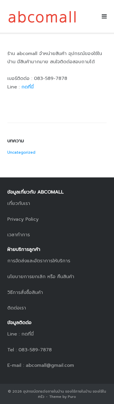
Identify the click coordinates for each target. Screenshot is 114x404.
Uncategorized (21, 152)
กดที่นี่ (27, 86)
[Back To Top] (99, 389)
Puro (72, 396)
